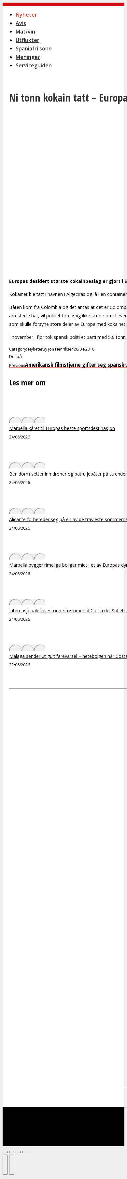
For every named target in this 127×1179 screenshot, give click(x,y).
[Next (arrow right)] (11, 1165)
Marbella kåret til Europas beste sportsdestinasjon (62, 428)
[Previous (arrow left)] (5, 1165)
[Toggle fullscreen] (18, 1152)
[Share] (11, 1152)
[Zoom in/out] (24, 1152)
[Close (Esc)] (5, 1152)
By (58, 349)
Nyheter (35, 349)
